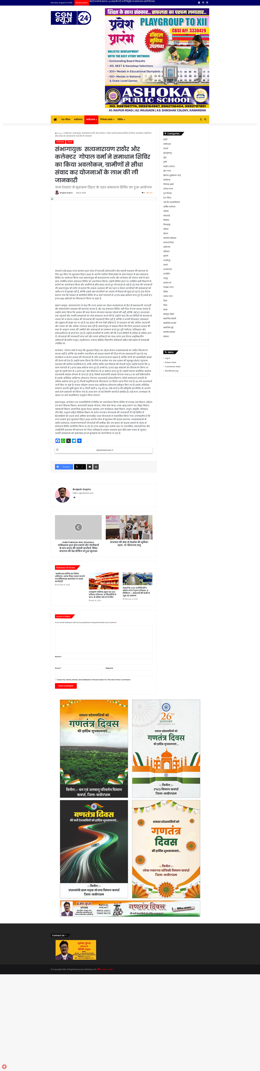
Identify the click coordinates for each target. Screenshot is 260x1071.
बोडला (165, 233)
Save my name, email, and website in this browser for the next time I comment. (94, 818)
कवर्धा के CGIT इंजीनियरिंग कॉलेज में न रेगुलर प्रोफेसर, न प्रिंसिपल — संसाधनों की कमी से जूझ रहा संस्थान (136, 731)
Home (59, 133)
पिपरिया (166, 220)
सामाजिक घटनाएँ (169, 323)
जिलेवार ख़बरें (106, 119)
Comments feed (172, 366)
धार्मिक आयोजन (169, 206)
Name (58, 795)
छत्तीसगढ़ (78, 119)
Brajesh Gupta (66, 193)
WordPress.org (171, 371)
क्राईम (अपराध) (169, 166)
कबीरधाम (90, 119)
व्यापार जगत (168, 296)
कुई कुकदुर (167, 153)
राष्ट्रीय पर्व (167, 283)
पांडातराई (166, 215)
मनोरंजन (166, 247)
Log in (167, 358)
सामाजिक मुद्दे (168, 327)
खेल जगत (167, 171)
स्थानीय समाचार (169, 332)
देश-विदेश (65, 119)
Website (109, 807)
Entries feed (170, 362)
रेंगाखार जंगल (168, 287)
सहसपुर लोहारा (168, 314)
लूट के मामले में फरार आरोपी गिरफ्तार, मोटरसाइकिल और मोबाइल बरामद (116, 1)
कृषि (165, 162)
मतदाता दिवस (168, 242)
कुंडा (165, 157)
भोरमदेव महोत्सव (169, 238)
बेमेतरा (165, 229)
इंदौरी (165, 139)
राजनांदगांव (167, 269)
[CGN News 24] (71, 18)
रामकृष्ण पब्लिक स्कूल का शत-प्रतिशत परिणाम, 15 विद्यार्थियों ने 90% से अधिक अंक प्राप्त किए (102, 733)
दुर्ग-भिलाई (167, 193)
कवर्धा (69, 142)
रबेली (165, 265)
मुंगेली (165, 256)
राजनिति (166, 274)
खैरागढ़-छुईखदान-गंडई (172, 175)
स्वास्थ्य (166, 336)
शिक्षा (165, 300)
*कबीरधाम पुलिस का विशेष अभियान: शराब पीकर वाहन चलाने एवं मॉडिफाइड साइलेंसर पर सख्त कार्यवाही (70, 716)
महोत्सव (166, 251)
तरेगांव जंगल (168, 189)
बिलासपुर (166, 224)
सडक (165, 309)
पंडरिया (165, 211)
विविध (120, 119)
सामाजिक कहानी (169, 318)
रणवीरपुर (166, 260)
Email (58, 807)
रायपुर (165, 278)
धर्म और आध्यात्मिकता (171, 202)
